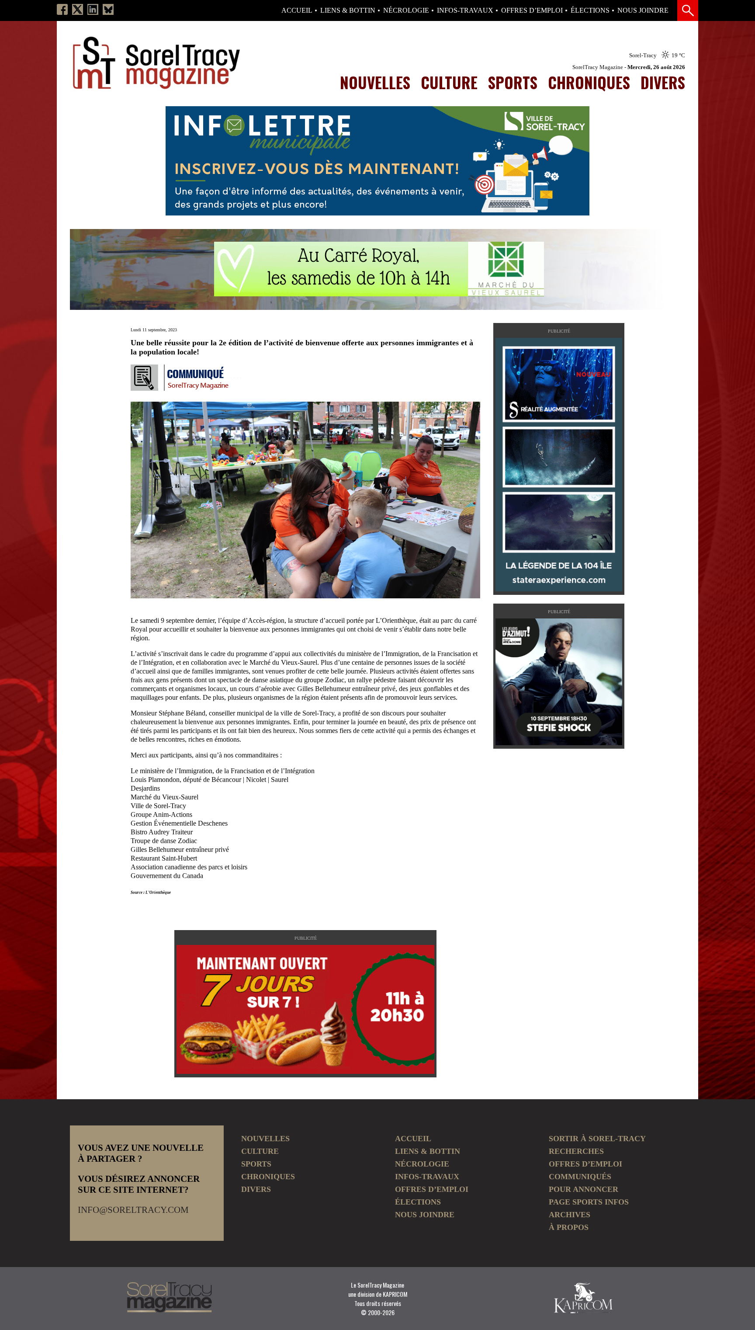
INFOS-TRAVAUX (465, 10)
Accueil (296, 10)
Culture (449, 82)
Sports (512, 82)
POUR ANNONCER (583, 1189)
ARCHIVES (569, 1214)
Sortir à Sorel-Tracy (597, 1138)
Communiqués (580, 1176)
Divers (663, 82)
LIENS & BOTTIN (347, 10)
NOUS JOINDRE (642, 10)
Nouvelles (375, 82)
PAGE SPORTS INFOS (589, 1202)
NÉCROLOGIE (406, 10)
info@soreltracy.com (133, 1210)
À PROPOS (569, 1227)
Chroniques (589, 82)
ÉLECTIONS (590, 10)
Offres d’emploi (532, 10)
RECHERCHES (576, 1151)
